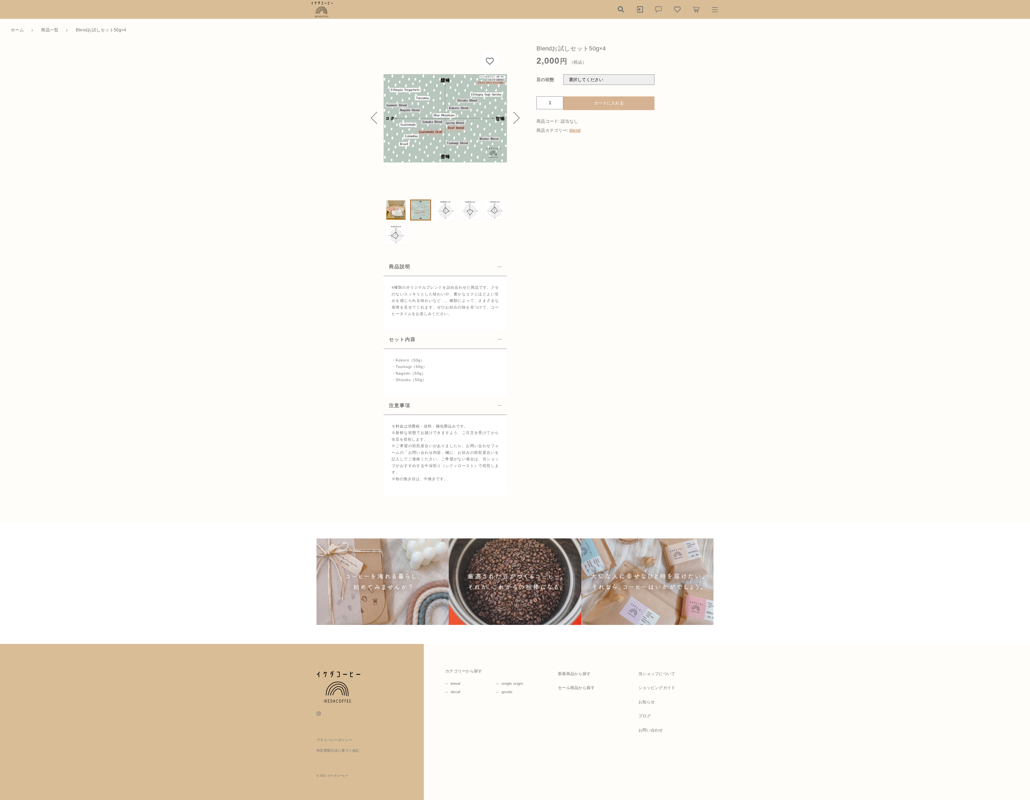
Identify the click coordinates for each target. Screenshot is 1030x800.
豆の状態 (545, 79)
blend (575, 130)
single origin (512, 683)
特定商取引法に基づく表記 (338, 750)
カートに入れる (609, 103)
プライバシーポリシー (334, 740)
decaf (456, 692)
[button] (377, 118)
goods (507, 692)
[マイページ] (639, 9)
